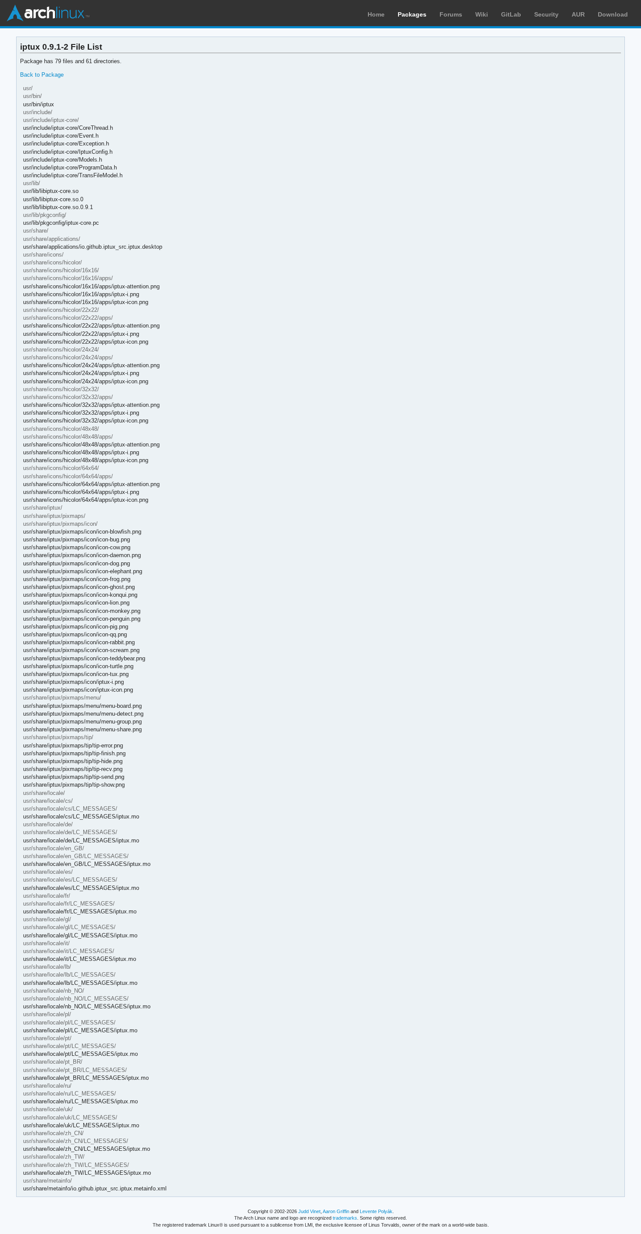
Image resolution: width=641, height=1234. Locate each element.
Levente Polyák (376, 1211)
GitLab (511, 14)
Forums (451, 14)
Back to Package (42, 74)
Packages (412, 14)
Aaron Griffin (336, 1211)
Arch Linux (48, 13)
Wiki (481, 14)
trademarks (345, 1217)
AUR (578, 14)
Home (376, 14)
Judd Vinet (309, 1211)
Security (546, 14)
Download (613, 14)
